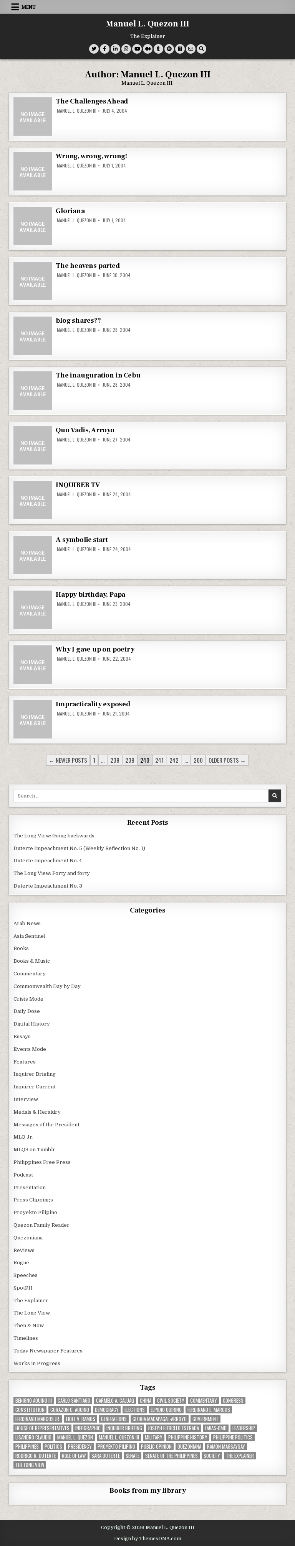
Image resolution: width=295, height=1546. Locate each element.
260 (198, 760)
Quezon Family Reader (41, 1225)
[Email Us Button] (191, 49)
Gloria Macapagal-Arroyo (160, 1419)
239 (129, 760)
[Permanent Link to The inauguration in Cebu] (32, 390)
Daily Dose (26, 1011)
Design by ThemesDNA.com (147, 1538)
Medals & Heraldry (37, 1112)
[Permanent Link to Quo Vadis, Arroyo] (32, 445)
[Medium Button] (147, 49)
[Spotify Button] (169, 49)
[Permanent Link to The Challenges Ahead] (32, 116)
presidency (80, 1446)
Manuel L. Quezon (75, 1437)
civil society (170, 1400)
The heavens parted (87, 265)
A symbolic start (82, 539)
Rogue (21, 1262)
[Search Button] (201, 49)
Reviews (24, 1250)
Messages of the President (46, 1124)
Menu (29, 7)
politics (53, 1446)
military (153, 1437)
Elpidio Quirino (166, 1409)
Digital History (31, 1024)
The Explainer (30, 1300)
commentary (203, 1400)
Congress (233, 1400)
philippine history (187, 1437)
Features (24, 1062)
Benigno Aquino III (33, 1400)
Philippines (27, 1446)
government (205, 1419)
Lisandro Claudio (33, 1437)
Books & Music (31, 961)
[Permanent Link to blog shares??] (32, 336)
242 (174, 760)
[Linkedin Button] (115, 49)
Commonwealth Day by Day (47, 986)
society (212, 1455)
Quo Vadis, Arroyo (85, 430)
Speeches (25, 1275)
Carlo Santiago (74, 1400)
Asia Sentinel (29, 936)
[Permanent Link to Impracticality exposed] (32, 719)
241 (159, 760)
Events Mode (29, 1049)
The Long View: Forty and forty (51, 873)
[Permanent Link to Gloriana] (32, 226)
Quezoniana (28, 1238)
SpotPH (23, 1288)
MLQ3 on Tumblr (34, 1149)
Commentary (29, 974)
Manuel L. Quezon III (147, 23)
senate (132, 1455)
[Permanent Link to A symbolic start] (32, 555)
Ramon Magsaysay (226, 1446)
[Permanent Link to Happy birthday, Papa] (32, 610)
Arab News (27, 923)
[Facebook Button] (104, 49)
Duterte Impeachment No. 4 (47, 860)
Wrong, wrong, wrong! (91, 156)
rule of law (74, 1455)
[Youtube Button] (137, 49)
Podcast (23, 1175)
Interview (25, 1099)
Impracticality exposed (93, 704)
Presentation (29, 1187)
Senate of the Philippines (171, 1455)
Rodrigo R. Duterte (35, 1455)
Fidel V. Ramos (80, 1419)
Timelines (25, 1338)
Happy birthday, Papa (90, 594)
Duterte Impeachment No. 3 (47, 886)
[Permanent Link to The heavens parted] (32, 281)
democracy (107, 1409)
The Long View (31, 1313)
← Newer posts (68, 760)
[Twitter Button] (94, 49)
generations (114, 1419)
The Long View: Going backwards (54, 836)
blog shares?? (78, 320)
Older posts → (227, 760)
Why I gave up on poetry (95, 649)
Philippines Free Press (42, 1162)
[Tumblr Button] (158, 49)
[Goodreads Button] (180, 49)
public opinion (156, 1446)
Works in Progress (36, 1363)
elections (134, 1409)
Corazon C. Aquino (69, 1409)
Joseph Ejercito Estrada (173, 1428)
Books (21, 948)
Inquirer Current (34, 1087)
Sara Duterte (105, 1455)
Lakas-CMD (216, 1428)
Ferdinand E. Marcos (208, 1409)
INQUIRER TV (78, 485)
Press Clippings (33, 1200)
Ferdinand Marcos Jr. (37, 1419)
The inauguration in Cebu (98, 375)
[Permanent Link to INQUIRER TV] (32, 500)
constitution (30, 1409)
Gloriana (70, 211)
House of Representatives (42, 1428)
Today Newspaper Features (48, 1351)
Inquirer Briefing (34, 1074)
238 (114, 760)
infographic (88, 1428)
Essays (22, 1036)
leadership (243, 1428)
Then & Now (28, 1325)
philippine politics (233, 1437)
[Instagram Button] (126, 49)
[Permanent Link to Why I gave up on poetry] (32, 664)
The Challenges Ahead (92, 101)
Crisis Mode (28, 999)
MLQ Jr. (23, 1137)
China (145, 1400)
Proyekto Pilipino (35, 1212)
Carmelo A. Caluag (115, 1400)
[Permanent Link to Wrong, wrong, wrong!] (32, 171)
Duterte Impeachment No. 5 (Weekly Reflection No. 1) (79, 848)
